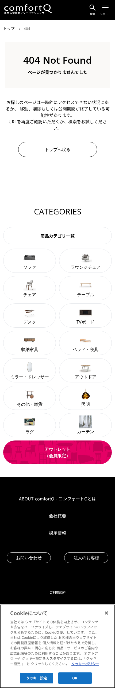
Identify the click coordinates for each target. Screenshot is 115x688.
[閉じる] (106, 613)
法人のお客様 (86, 558)
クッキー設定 (36, 677)
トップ (9, 28)
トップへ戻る (57, 149)
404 (27, 28)
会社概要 (57, 516)
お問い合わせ (29, 558)
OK (74, 677)
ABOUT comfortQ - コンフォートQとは (57, 498)
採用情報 (57, 533)
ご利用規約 (57, 592)
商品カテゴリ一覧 (57, 235)
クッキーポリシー (85, 663)
